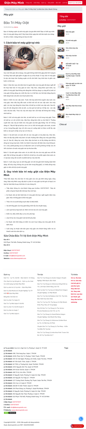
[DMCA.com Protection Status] (10, 413)
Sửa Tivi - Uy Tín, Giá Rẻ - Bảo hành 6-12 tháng (19, 278)
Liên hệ (64, 3)
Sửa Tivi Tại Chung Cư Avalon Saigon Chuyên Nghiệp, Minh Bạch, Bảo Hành (51, 279)
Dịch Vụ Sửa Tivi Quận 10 (12, 300)
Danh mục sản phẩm (75, 3)
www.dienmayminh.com (18, 258)
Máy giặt (21, 9)
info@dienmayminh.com (17, 256)
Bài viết (58, 3)
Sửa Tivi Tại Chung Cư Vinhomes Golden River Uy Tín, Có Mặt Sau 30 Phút (52, 321)
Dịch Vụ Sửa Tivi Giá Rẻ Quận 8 (14, 307)
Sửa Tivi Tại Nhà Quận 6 (11, 313)
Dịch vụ (43, 3)
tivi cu (73, 278)
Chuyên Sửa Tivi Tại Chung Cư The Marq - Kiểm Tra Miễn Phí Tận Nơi (52, 328)
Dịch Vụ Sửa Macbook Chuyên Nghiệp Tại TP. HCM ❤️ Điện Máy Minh (18, 292)
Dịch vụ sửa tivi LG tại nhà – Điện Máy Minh (17, 287)
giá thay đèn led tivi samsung (76, 299)
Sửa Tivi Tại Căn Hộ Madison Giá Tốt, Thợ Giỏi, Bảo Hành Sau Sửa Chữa (52, 297)
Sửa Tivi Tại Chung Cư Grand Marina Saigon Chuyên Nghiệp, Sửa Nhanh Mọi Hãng (51, 315)
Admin (16, 27)
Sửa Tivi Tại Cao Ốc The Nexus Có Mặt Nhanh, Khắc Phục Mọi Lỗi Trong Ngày (52, 303)
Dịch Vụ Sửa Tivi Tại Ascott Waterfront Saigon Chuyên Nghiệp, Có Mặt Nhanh (52, 291)
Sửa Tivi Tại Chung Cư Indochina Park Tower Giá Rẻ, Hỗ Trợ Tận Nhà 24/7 (53, 334)
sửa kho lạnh (75, 286)
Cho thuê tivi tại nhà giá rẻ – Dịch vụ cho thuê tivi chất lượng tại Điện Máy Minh (18, 282)
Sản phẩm (51, 3)
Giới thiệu (37, 3)
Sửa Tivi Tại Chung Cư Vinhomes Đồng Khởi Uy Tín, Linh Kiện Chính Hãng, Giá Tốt (52, 285)
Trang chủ (29, 3)
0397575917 (16, 250)
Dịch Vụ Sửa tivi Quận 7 (11, 310)
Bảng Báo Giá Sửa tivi (11, 297)
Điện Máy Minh (14, 2)
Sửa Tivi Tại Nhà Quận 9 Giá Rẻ (14, 303)
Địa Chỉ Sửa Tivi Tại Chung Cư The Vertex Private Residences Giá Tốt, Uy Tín (50, 309)
